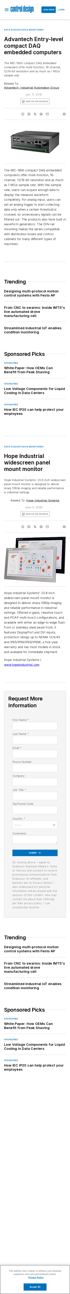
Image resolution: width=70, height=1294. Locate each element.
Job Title (19, 790)
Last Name (20, 734)
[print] (64, 114)
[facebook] (22, 114)
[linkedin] (29, 114)
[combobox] (35, 825)
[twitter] (35, 114)
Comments (19, 833)
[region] (35, 1279)
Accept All (35, 1287)
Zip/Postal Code (22, 803)
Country (18, 818)
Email (17, 748)
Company (18, 776)
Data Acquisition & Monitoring (23, 29)
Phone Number (22, 762)
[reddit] (41, 114)
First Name (20, 720)
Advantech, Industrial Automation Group (31, 87)
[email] (47, 114)
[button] (6, 9)
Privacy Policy (35, 1277)
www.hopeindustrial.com (22, 665)
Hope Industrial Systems (42, 500)
